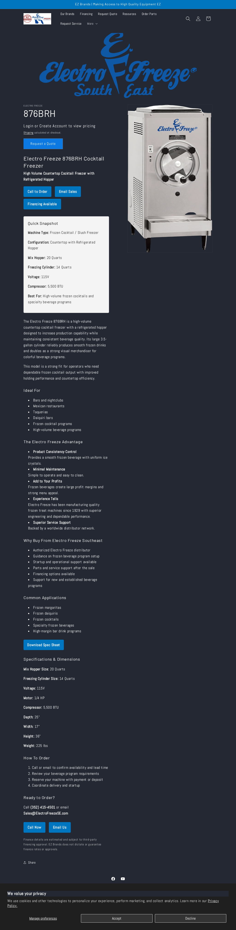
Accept (116, 918)
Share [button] (31, 862)
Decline (190, 918)
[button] (92, 23)
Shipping (28, 132)
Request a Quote (43, 143)
